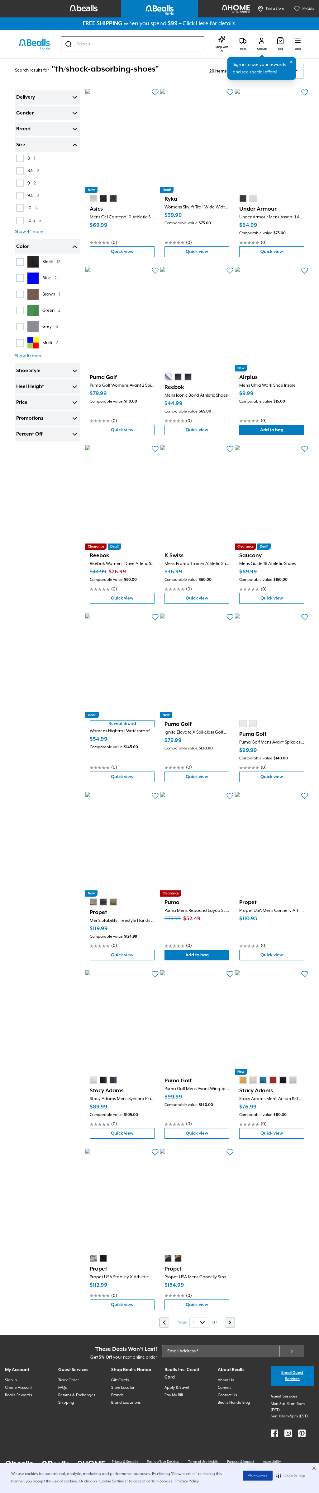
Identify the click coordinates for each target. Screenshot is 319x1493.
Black (51, 261)
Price (21, 402)
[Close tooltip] (291, 61)
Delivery (25, 97)
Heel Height (30, 387)
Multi (50, 342)
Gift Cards (120, 1380)
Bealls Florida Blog (234, 1402)
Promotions (29, 418)
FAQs (62, 1387)
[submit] (292, 1351)
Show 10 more (29, 355)
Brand (23, 129)
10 (32, 208)
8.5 (33, 170)
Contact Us (227, 1395)
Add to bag (282, 431)
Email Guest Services (292, 1375)
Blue (49, 278)
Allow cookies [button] (257, 1475)
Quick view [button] (133, 253)
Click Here (195, 23)
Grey (50, 326)
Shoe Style (28, 371)
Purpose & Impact (240, 1462)
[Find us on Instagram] (288, 1433)
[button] (291, 1476)
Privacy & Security (125, 1462)
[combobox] (132, 44)
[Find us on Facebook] (274, 1433)
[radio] (93, 198)
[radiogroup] (103, 198)
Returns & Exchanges (76, 1395)
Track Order (68, 1380)
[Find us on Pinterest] (302, 1433)
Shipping (66, 1402)
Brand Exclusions (126, 1402)
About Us (226, 1380)
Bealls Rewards (18, 1395)
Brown (51, 294)
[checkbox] (20, 158)
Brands (117, 1395)
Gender (25, 113)
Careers (224, 1387)
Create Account (18, 1387)
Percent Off (29, 434)
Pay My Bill (173, 1395)
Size (20, 145)
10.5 (34, 220)
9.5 (33, 195)
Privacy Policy (187, 1481)
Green (51, 310)
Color (22, 247)
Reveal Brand (122, 723)
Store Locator (122, 1387)
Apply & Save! (176, 1387)
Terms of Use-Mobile (203, 1462)
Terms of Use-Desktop (163, 1462)
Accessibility (272, 1462)
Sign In (11, 1380)
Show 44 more (29, 231)
